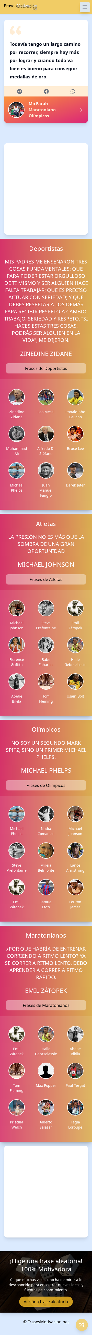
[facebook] (46, 91)
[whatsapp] (73, 91)
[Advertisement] (46, 189)
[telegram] (19, 91)
